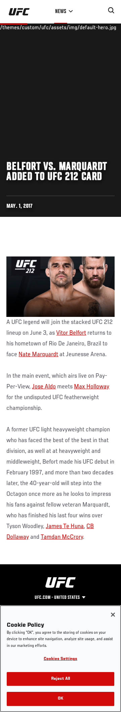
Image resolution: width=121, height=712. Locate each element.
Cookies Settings (60, 659)
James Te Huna (65, 526)
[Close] (113, 614)
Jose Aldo (44, 386)
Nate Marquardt (38, 354)
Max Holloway (91, 386)
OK (60, 699)
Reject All (60, 679)
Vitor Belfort (71, 333)
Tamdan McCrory (62, 537)
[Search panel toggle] (111, 10)
